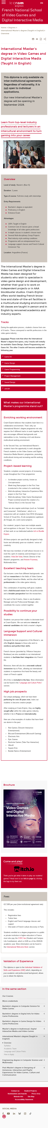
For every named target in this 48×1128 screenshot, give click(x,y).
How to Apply (9, 1054)
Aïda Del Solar (16, 557)
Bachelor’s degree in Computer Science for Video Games (21, 1007)
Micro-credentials (10, 1001)
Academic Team (10, 1049)
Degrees (12, 28)
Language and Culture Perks (15, 1051)
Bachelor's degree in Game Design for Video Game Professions (21, 1022)
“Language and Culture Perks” (30, 683)
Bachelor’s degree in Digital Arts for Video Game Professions (20, 1015)
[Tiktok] (30, 1113)
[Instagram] (25, 1113)
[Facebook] (3, 1113)
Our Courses (7, 996)
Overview (5, 34)
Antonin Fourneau (30, 560)
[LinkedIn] (14, 1113)
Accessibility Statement (24, 1099)
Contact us (15, 1091)
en (41, 3)
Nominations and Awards (17, 1094)
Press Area (36, 1094)
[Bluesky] (19, 1113)
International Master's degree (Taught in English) (22, 31)
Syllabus (7, 1046)
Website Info (18, 1097)
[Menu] (3, 3)
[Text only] (37, 39)
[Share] (45, 39)
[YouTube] (8, 1113)
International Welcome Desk (17, 947)
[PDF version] (41, 39)
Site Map (31, 1097)
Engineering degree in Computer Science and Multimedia (22, 1061)
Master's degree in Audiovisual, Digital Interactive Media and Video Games (19, 1030)
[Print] (33, 39)
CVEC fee (22, 938)
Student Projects (30, 1091)
